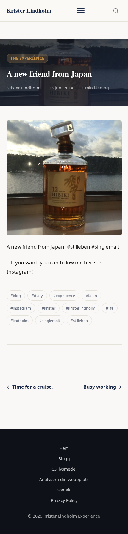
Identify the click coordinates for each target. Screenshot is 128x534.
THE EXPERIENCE (27, 58)
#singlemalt (49, 320)
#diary (37, 295)
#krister (48, 308)
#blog (15, 295)
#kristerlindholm (80, 308)
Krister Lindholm (29, 10)
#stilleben (79, 320)
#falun (91, 295)
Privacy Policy (64, 500)
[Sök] (116, 11)
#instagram (20, 308)
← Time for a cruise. (30, 387)
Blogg (64, 458)
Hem (64, 448)
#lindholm (19, 320)
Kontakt (64, 490)
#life (109, 308)
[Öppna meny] (80, 11)
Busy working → (102, 387)
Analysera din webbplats (64, 479)
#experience (64, 295)
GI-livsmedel (64, 469)
